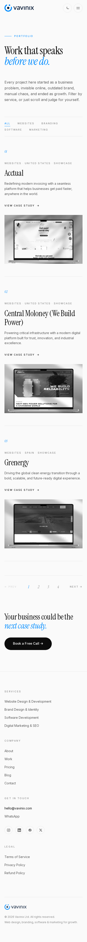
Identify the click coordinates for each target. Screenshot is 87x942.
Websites (25, 123)
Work (8, 759)
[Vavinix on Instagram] (8, 830)
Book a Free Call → (28, 643)
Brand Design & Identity (21, 709)
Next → (76, 586)
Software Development (21, 717)
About (8, 751)
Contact (10, 783)
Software (13, 129)
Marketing (38, 129)
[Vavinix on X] (41, 830)
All (7, 123)
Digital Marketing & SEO (21, 725)
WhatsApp (12, 816)
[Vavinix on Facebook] (30, 830)
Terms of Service (17, 857)
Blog (7, 775)
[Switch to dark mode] (67, 8)
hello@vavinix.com (18, 808)
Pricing (9, 767)
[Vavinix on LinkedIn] (19, 830)
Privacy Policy (14, 865)
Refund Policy (14, 873)
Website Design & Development (27, 701)
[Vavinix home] (19, 8)
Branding (49, 123)
